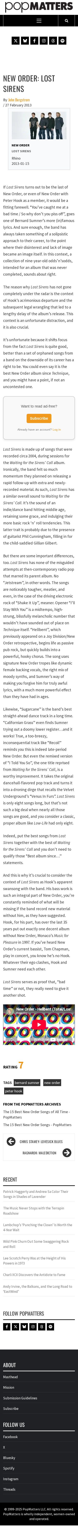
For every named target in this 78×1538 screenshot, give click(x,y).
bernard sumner (27, 1082)
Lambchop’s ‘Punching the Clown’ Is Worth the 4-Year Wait (37, 1227)
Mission (8, 1387)
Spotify (8, 1468)
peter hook (13, 1091)
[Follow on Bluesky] (25, 41)
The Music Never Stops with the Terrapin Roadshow (33, 1210)
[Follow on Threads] (53, 41)
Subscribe (39, 418)
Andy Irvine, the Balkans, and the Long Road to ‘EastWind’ (37, 1289)
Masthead (10, 1377)
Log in (57, 429)
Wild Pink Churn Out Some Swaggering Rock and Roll (36, 1244)
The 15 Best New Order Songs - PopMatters (37, 1124)
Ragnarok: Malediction (39, 1152)
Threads (9, 1489)
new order (52, 1082)
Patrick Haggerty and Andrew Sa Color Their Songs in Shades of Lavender (35, 1194)
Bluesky (9, 1457)
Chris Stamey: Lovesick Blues (41, 1141)
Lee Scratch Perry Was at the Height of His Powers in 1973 (34, 1261)
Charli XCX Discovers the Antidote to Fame (34, 1274)
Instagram (10, 1479)
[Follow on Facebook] (34, 41)
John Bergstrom (19, 99)
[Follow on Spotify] (62, 41)
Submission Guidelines (20, 1398)
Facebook (10, 1437)
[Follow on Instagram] (44, 41)
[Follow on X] (16, 41)
